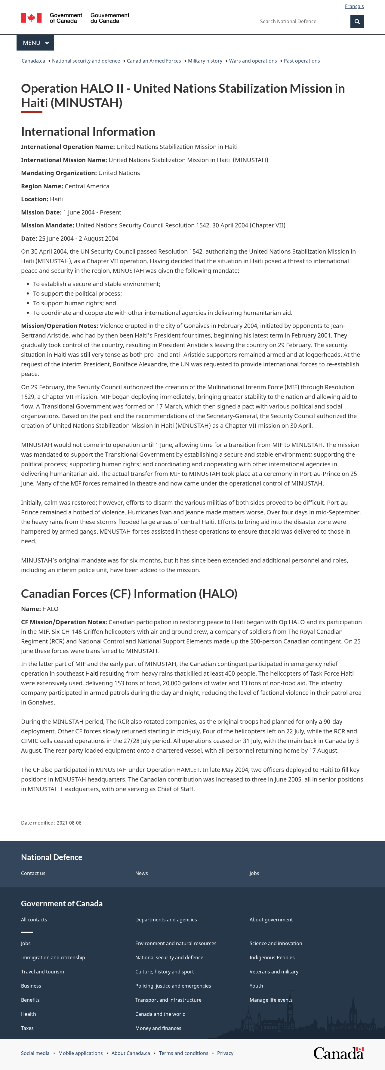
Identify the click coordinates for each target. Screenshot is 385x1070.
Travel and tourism (42, 971)
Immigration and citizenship (53, 957)
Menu (32, 43)
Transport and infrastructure (168, 1000)
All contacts (34, 919)
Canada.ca (33, 60)
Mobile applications (80, 1053)
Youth (256, 985)
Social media (35, 1053)
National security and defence (86, 60)
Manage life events (271, 1000)
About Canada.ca (131, 1053)
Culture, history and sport (164, 971)
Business (31, 985)
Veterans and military (274, 971)
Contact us (33, 873)
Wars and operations (253, 60)
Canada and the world (160, 1014)
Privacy (225, 1053)
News (141, 873)
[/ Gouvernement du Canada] (75, 19)
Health (28, 1014)
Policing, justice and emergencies (173, 985)
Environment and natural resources (176, 943)
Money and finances (158, 1028)
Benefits (30, 1000)
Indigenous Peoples (272, 957)
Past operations (302, 60)
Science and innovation (276, 943)
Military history (205, 60)
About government (271, 919)
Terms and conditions (183, 1053)
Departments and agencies (166, 919)
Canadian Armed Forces (154, 60)
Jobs (254, 873)
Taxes (27, 1028)
